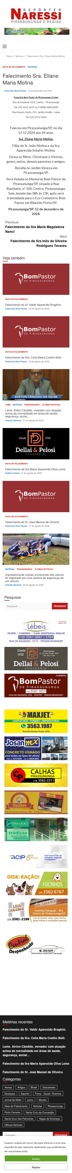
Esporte (25, 1093)
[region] (36, 1154)
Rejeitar (36, 1167)
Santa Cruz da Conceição (40, 1112)
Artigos (21, 1087)
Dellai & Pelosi (12, 473)
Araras (8, 1087)
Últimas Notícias (51, 405)
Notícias (32, 67)
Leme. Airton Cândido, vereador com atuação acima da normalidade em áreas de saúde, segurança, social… (36, 384)
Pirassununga (32, 405)
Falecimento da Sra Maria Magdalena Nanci (34, 227)
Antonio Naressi (13, 420)
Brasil (34, 1087)
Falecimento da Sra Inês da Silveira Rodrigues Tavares (38, 241)
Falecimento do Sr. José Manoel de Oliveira (36, 496)
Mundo (42, 1100)
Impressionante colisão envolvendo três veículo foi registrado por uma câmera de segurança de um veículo (36, 549)
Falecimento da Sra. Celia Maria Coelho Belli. (36, 332)
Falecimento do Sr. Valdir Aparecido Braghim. (36, 279)
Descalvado (48, 1087)
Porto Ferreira (12, 1112)
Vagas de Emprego (49, 1118)
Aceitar (36, 1159)
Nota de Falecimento (14, 67)
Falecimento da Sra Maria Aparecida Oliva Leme (36, 443)
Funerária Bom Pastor (15, 90)
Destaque (10, 1093)
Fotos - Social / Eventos (48, 1093)
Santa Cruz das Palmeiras (19, 1118)
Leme (8, 405)
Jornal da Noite (13, 1100)
